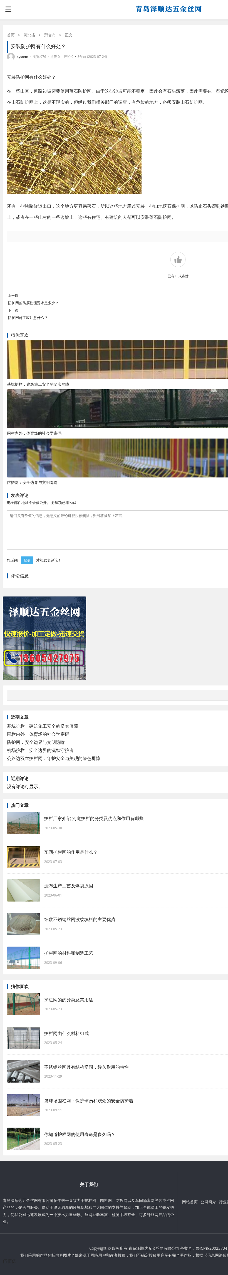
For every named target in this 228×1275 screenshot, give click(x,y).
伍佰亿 (9, 1261)
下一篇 (13, 310)
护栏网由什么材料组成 (71, 1033)
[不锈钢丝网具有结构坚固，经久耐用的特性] (23, 1071)
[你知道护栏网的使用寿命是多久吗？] (23, 1139)
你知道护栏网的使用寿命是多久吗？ (82, 1134)
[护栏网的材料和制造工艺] (23, 958)
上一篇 (13, 295)
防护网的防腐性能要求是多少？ (33, 302)
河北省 (29, 35)
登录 (27, 560)
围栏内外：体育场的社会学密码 (34, 433)
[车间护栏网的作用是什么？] (23, 857)
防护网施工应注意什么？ (28, 317)
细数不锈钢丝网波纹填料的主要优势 (82, 919)
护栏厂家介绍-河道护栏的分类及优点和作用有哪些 (93, 818)
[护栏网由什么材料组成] (23, 1038)
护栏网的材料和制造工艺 (68, 953)
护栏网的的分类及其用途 (71, 1000)
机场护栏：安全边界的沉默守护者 (40, 750)
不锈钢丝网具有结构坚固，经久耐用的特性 (86, 1067)
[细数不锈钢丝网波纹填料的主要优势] (23, 924)
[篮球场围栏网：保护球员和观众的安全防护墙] (23, 1105)
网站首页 (190, 1201)
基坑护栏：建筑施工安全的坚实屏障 (38, 384)
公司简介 (208, 1201)
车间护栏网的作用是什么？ (71, 852)
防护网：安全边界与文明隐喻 (32, 482)
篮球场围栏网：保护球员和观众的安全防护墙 (88, 1101)
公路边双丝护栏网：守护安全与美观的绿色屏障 (53, 758)
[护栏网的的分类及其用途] (23, 1004)
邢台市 (50, 35)
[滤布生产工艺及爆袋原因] (23, 890)
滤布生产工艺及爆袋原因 (68, 886)
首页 (11, 35)
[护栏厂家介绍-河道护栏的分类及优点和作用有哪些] (23, 823)
